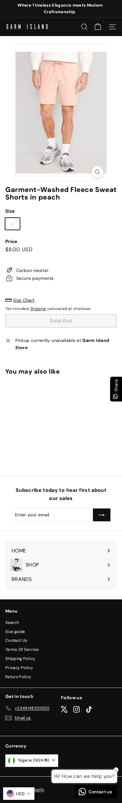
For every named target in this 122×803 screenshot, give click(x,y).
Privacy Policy (19, 667)
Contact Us (16, 640)
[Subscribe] (101, 514)
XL (15, 225)
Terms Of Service (22, 649)
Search (12, 622)
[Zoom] (97, 172)
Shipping (38, 308)
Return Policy (18, 676)
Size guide (15, 631)
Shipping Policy (20, 658)
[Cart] (97, 27)
